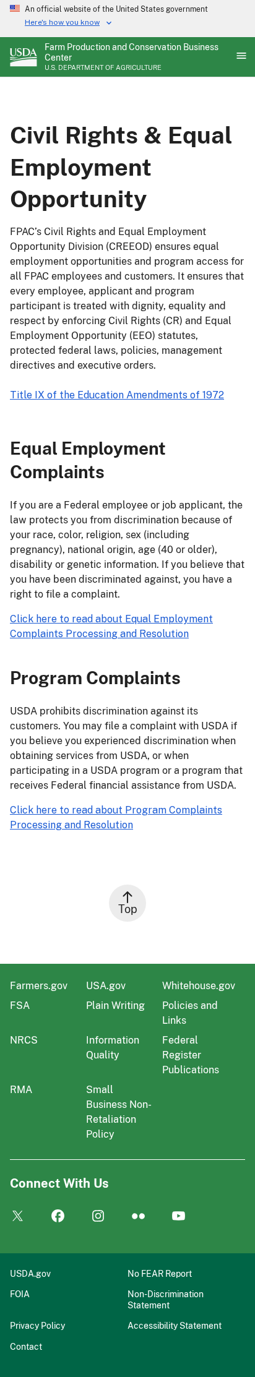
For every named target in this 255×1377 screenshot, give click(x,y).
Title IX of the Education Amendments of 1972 (117, 395)
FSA (20, 1005)
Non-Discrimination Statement (165, 1299)
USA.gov (106, 986)
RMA (21, 1090)
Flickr (138, 1216)
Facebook (58, 1216)
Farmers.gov (38, 986)
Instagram (98, 1216)
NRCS (24, 1040)
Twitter (17, 1216)
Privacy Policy (37, 1325)
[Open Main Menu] (240, 57)
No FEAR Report (159, 1273)
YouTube (178, 1216)
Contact (26, 1346)
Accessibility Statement (174, 1325)
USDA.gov (30, 1273)
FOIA (20, 1294)
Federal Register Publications (190, 1055)
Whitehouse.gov (198, 986)
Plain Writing (115, 1005)
